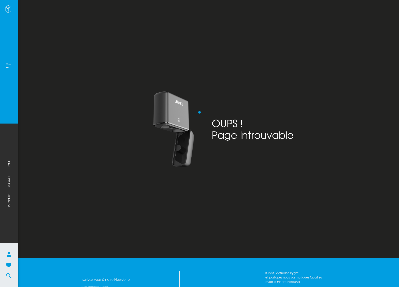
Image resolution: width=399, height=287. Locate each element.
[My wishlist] (9, 265)
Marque (9, 181)
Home (9, 164)
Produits (9, 200)
